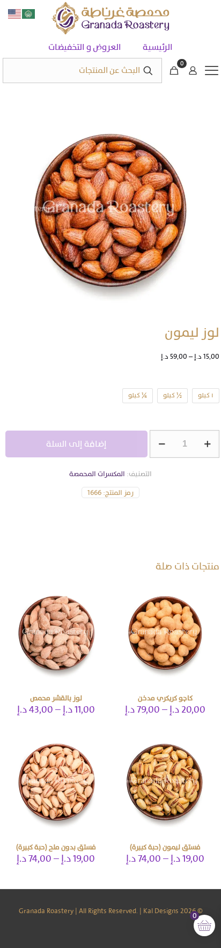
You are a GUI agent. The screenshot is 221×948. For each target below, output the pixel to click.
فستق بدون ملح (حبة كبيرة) (56, 846)
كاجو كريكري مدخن (165, 697)
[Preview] (125, 624)
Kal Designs (161, 910)
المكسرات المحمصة (97, 473)
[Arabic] (29, 13)
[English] (15, 13)
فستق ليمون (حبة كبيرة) (165, 846)
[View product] (125, 593)
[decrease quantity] (161, 444)
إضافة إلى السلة (76, 443)
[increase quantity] (207, 444)
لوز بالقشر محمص (56, 697)
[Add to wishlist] (125, 609)
